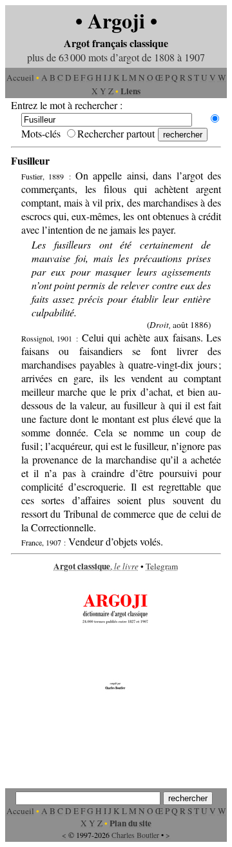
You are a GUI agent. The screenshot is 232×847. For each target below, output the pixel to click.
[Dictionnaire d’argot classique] (116, 691)
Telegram (162, 566)
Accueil (20, 77)
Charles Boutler (135, 835)
